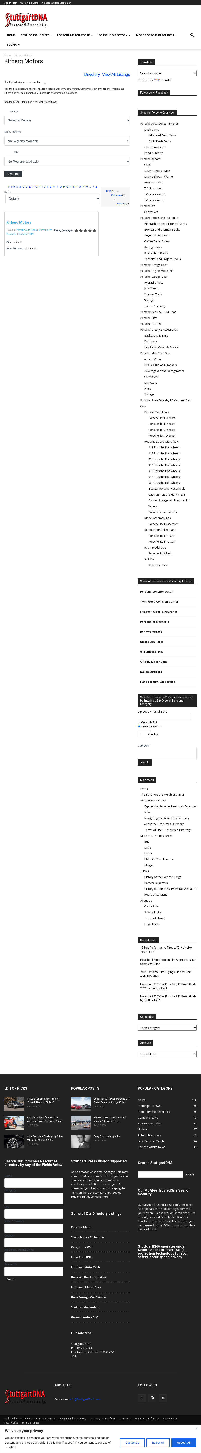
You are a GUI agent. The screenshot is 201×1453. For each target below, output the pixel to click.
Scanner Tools (153, 294)
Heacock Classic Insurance (159, 611)
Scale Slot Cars (157, 565)
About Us (146, 900)
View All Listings (116, 74)
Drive (147, 847)
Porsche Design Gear (153, 265)
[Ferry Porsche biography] (81, 1141)
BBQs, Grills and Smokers (160, 365)
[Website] (163, 1398)
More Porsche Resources (155, 35)
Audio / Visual (152, 359)
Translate (167, 80)
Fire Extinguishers (155, 147)
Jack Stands (151, 288)
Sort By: (8, 192)
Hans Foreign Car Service (157, 682)
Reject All (158, 1442)
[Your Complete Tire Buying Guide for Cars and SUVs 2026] (14, 1141)
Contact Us (151, 906)
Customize (132, 1442)
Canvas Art (151, 212)
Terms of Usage (154, 918)
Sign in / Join (10, 2)
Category (143, 745)
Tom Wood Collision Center (159, 601)
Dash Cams (151, 129)
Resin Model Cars (155, 547)
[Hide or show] (45, 83)
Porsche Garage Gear (153, 276)
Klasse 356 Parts (151, 641)
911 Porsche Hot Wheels (164, 447)
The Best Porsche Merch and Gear (162, 794)
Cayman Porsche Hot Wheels (166, 494)
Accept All (183, 1442)
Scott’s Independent (85, 1307)
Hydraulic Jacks (153, 282)
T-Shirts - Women (155, 194)
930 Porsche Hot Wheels (164, 465)
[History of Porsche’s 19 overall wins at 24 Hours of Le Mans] (81, 1123)
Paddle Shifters (153, 153)
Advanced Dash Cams (162, 135)
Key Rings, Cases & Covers (161, 347)
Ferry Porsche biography (107, 1136)
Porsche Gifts (148, 318)
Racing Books (153, 247)
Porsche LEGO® (150, 324)
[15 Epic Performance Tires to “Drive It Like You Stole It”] (14, 1104)
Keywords (10, 1264)
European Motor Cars (86, 1287)
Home (11, 35)
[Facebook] (142, 1398)
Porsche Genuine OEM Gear (158, 312)
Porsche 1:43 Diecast (161, 435)
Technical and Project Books (162, 259)
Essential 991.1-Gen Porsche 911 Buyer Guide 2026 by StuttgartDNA (168, 986)
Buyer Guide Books (156, 235)
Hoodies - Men (153, 182)
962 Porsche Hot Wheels (164, 483)
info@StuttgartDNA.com (84, 1399)
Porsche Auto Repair (27, 230)
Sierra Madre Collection (87, 1237)
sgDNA (12, 44)
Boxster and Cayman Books (162, 229)
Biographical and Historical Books (165, 223)
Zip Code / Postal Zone (152, 711)
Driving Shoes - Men (157, 170)
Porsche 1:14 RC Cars (162, 536)
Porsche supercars (156, 883)
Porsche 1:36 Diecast (161, 430)
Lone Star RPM (81, 1257)
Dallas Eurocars (151, 672)
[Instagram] (152, 1398)
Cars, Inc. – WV (81, 1247)
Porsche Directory (113, 35)
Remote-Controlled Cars (159, 530)
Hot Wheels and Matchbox (161, 441)
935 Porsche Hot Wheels (164, 471)
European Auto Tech (85, 1267)
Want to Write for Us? (147, 1418)
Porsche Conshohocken (156, 591)
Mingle (148, 865)
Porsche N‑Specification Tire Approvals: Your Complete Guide (168, 962)
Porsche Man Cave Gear (155, 353)
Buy (146, 841)
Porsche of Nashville (154, 621)
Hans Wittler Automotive (89, 1277)
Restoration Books (156, 253)
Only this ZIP (148, 722)
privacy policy (80, 1196)
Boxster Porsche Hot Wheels (166, 488)
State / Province (12, 132)
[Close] (197, 1428)
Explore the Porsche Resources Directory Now (29, 1418)
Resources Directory (153, 800)
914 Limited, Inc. (151, 651)
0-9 (13, 186)
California (116, 195)
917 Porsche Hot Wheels (164, 453)
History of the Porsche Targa (162, 877)
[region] (100, 1439)
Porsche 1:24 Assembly (163, 524)
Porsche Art (147, 206)
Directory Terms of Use (103, 1418)
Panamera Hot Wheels (162, 512)
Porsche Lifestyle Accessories (159, 329)
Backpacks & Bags (156, 335)
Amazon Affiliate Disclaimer (56, 2)
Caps (147, 165)
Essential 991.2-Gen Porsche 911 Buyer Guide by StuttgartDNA (168, 998)
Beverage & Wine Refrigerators (164, 371)
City (16, 152)
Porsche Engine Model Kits (157, 271)
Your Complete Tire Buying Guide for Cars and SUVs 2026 (166, 974)
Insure (148, 853)
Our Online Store (29, 2)
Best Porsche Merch (36, 35)
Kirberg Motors (18, 222)
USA (108, 191)
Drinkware (150, 341)
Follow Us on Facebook (154, 92)
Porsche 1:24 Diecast (161, 424)
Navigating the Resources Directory (166, 818)
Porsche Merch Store (73, 35)
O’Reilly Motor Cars (153, 662)
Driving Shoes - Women (159, 176)
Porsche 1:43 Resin (160, 553)
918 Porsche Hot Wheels (164, 459)
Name (8, 1176)
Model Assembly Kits (157, 518)
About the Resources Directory (164, 824)
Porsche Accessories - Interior (159, 123)
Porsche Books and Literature (159, 218)
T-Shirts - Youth (154, 200)
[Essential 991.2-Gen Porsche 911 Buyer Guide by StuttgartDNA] (81, 1104)
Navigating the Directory (72, 1418)
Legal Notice (152, 924)
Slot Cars (150, 559)
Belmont (120, 203)
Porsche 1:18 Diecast (161, 418)
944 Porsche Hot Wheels (164, 477)
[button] (192, 35)
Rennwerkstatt (151, 631)
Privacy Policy (153, 912)
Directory (92, 74)
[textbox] (141, 754)
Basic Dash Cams (159, 141)
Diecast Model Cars (156, 412)
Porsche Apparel (150, 159)
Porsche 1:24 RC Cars (162, 541)
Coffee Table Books (157, 241)
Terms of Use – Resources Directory (167, 830)
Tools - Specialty (154, 306)
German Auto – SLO (84, 1317)
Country (14, 111)
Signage (149, 300)
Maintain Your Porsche (158, 859)
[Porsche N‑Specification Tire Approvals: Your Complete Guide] (14, 1123)
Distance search (151, 726)
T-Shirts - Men (153, 188)
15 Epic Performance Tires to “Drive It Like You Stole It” (166, 949)
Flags (147, 388)
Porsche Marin (81, 1227)
